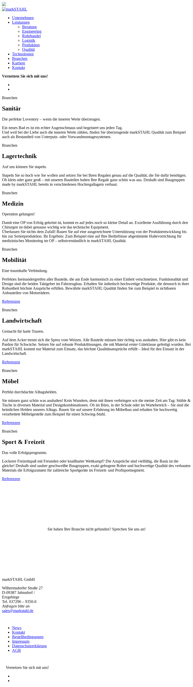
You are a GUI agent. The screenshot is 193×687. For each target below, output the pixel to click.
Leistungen (21, 22)
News (16, 628)
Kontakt (18, 67)
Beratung (29, 27)
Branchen (19, 58)
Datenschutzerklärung (29, 646)
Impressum (20, 641)
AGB (16, 650)
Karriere (18, 63)
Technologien (23, 54)
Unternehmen (23, 18)
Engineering (31, 31)
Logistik (28, 40)
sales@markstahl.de (17, 610)
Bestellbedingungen (27, 637)
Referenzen (11, 301)
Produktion (31, 45)
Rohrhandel (31, 36)
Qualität (28, 49)
